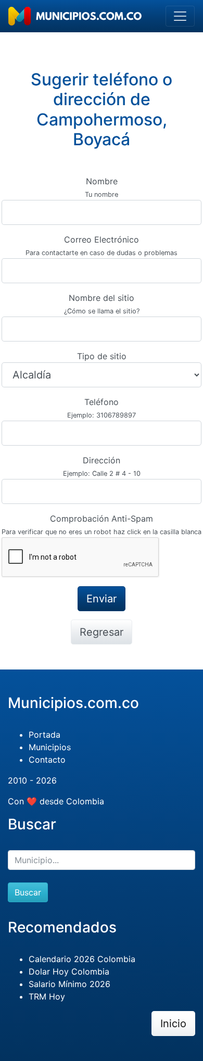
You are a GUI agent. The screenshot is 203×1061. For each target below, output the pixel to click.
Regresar (101, 632)
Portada (44, 734)
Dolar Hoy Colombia (69, 971)
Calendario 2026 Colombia (82, 959)
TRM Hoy (47, 996)
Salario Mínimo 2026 (69, 984)
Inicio (173, 1023)
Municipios (50, 747)
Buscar (28, 892)
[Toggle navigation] (180, 16)
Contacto (47, 759)
